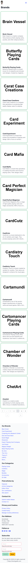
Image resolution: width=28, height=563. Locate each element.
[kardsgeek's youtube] (10, 531)
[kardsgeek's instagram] (8, 531)
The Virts (4, 453)
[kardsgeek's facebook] (3, 531)
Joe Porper (5, 444)
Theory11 (4, 455)
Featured (4, 484)
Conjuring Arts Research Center (11, 433)
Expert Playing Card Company (11, 442)
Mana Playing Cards (8, 448)
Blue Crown (5, 429)
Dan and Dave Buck (7, 435)
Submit (5, 554)
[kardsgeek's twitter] (5, 531)
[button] (26, 2)
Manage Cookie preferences (10, 513)
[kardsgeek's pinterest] (6, 531)
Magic (3, 471)
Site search (5, 493)
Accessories (5, 475)
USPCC (4, 457)
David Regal (5, 438)
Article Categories (7, 486)
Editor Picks (5, 488)
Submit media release (8, 499)
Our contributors (7, 490)
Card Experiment (7, 431)
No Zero (4, 451)
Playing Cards (6, 466)
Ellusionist (5, 440)
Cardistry (4, 468)
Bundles (4, 473)
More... (4, 459)
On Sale (4, 477)
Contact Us (5, 501)
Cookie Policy (6, 510)
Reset (12, 554)
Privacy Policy (6, 508)
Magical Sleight (6, 446)
